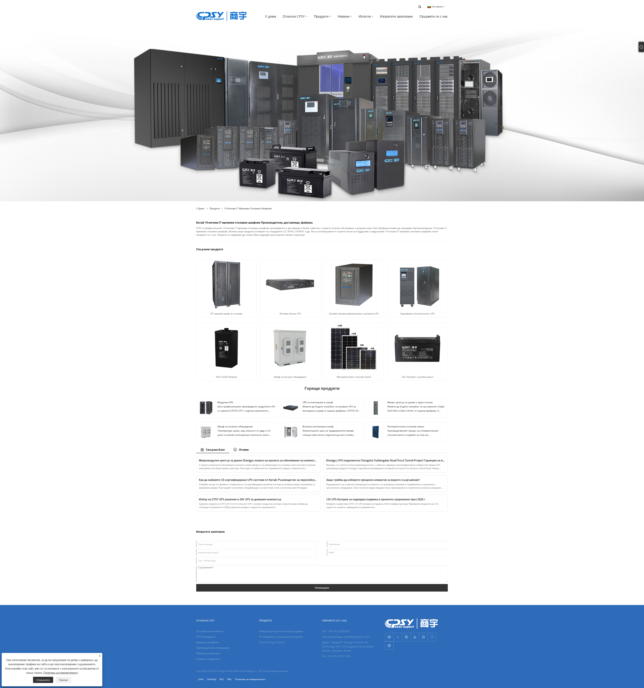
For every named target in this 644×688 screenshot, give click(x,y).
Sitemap (211, 679)
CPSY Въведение (205, 636)
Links (201, 679)
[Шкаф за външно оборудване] (290, 347)
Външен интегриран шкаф (318, 426)
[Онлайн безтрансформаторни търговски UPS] (354, 284)
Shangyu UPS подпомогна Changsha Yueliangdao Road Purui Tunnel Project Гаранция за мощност (385, 460)
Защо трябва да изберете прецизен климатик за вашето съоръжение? (373, 480)
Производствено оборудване (213, 647)
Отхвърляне (43, 679)
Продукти (214, 208)
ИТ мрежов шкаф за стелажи (226, 313)
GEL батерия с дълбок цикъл (417, 376)
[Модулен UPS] (206, 407)
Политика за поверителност (250, 679)
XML (229, 679)
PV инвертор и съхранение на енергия (281, 636)
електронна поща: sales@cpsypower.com (345, 636)
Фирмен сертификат (207, 642)
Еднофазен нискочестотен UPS (417, 313)
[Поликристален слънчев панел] (376, 431)
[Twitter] (397, 637)
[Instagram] (432, 637)
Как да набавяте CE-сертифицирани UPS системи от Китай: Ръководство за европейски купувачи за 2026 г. (258, 480)
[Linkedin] (406, 637)
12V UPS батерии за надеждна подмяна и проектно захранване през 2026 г (375, 499)
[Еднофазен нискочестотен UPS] (417, 284)
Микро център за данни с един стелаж (410, 402)
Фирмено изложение (208, 653)
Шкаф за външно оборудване (290, 376)
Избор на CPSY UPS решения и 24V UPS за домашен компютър (240, 499)
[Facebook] (389, 637)
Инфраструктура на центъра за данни (281, 631)
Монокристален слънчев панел (354, 376)
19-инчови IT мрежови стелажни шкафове (248, 208)
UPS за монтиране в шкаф (318, 402)
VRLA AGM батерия (226, 376)
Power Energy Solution (272, 642)
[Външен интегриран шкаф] (291, 431)
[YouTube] (415, 637)
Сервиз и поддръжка (208, 658)
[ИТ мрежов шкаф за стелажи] (226, 284)
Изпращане (322, 588)
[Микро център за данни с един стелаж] (376, 407)
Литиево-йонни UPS (290, 313)
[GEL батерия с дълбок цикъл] (417, 347)
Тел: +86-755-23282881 (336, 631)
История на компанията (209, 631)
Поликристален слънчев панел (405, 426)
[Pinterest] (423, 637)
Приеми (63, 679)
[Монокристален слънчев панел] (354, 347)
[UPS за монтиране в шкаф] (291, 407)
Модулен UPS (225, 402)
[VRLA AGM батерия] (226, 347)
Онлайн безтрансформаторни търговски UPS (354, 313)
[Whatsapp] (389, 645)
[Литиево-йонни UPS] (290, 284)
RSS (222, 679)
